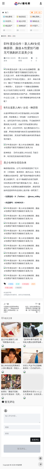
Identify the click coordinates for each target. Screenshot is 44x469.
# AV (17, 284)
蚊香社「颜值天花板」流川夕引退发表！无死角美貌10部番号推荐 (10, 392)
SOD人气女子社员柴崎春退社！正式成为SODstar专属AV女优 (33, 367)
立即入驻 (37, 12)
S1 (5, 83)
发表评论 (35, 440)
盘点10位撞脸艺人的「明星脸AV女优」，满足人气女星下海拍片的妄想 (10, 340)
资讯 (9, 36)
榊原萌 (8, 86)
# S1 (33, 284)
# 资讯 (11, 284)
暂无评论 (10, 401)
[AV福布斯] (22, 3)
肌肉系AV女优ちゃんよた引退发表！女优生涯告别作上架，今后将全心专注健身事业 (32, 392)
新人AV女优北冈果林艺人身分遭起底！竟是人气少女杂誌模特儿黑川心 (10, 367)
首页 (4, 36)
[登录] (40, 4)
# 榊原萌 (18, 288)
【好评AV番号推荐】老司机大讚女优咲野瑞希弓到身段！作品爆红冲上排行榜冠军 (32, 340)
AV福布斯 (19, 465)
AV (19, 107)
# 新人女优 (8, 288)
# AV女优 (25, 284)
